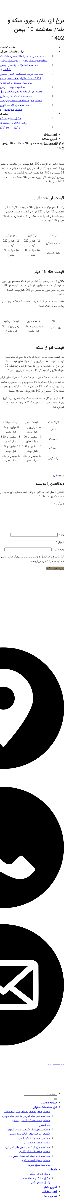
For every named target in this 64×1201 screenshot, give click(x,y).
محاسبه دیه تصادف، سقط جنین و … (29, 1156)
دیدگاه (59, 503)
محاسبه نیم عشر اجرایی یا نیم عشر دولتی (26, 1116)
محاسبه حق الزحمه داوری (35, 1160)
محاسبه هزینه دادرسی (37, 1142)
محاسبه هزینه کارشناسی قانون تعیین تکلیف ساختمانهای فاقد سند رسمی (28, 1131)
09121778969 (31, 919)
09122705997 (31, 914)
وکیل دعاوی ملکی (39, 1173)
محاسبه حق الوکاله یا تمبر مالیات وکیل (27, 1147)
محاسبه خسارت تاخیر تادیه (34, 1138)
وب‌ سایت (58, 549)
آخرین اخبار (50, 1187)
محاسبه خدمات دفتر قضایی (34, 1151)
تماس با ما (50, 1196)
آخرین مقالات (49, 139)
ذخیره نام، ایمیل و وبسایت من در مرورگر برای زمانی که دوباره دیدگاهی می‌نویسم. (32, 558)
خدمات (53, 1169)
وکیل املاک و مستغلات (36, 1178)
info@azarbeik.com (49, 1052)
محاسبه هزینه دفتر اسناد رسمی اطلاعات (27, 1111)
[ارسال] (55, 1098)
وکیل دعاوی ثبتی (40, 1182)
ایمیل (60, 542)
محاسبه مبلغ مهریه (39, 1165)
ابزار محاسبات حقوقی (45, 1107)
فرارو (55, 475)
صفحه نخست (49, 1102)
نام (61, 535)
